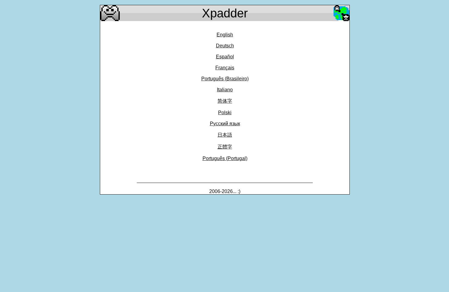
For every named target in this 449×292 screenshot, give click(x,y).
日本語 (224, 134)
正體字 (224, 146)
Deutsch (225, 45)
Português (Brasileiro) (225, 78)
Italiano (225, 89)
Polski (225, 112)
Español (225, 56)
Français (224, 67)
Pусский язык (225, 123)
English (225, 34)
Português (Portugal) (225, 158)
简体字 (224, 101)
